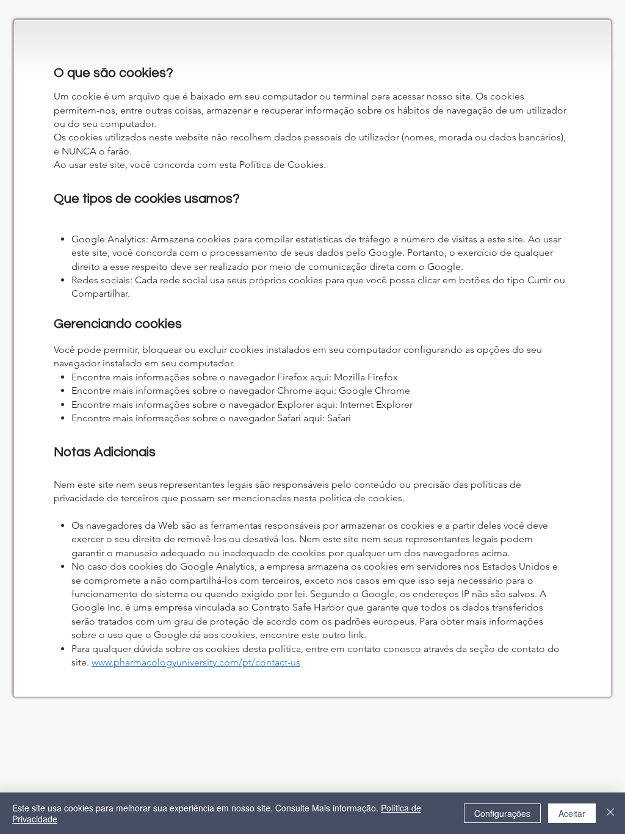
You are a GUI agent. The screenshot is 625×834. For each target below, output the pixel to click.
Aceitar (571, 813)
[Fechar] (610, 813)
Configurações (502, 813)
